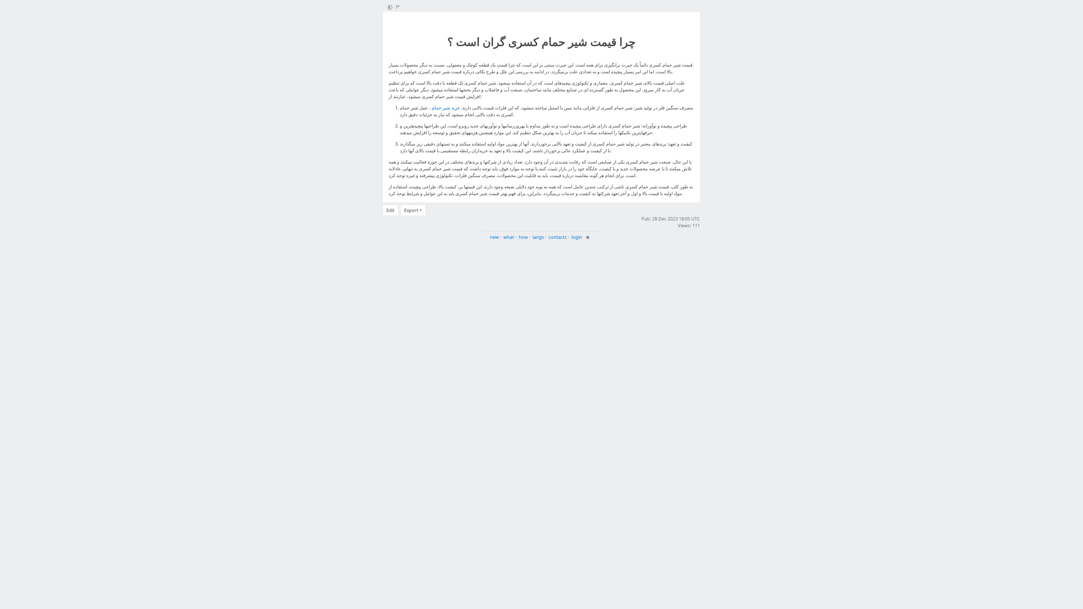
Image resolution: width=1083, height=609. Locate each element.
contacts (558, 237)
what (508, 237)
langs (538, 237)
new (494, 237)
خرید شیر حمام (446, 108)
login (576, 237)
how (523, 237)
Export (411, 210)
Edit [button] (390, 210)
